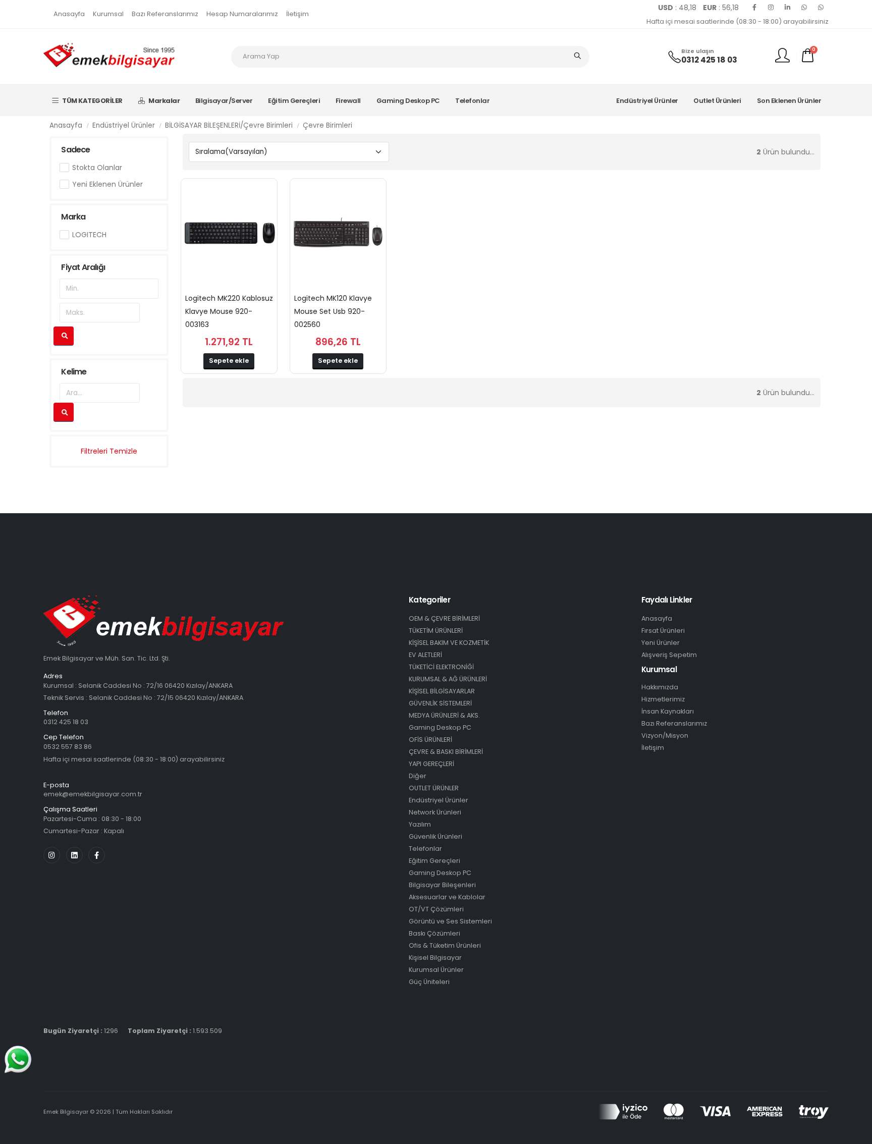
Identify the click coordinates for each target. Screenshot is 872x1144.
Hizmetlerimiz (663, 699)
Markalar (164, 100)
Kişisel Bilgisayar (435, 957)
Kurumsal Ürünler (436, 969)
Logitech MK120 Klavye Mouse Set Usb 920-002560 (333, 311)
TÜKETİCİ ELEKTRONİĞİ (441, 667)
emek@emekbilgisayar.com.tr (92, 794)
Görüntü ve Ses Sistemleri (450, 921)
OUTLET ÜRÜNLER (434, 788)
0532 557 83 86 (67, 746)
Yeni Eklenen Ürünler (107, 184)
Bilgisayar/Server (224, 100)
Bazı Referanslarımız (165, 14)
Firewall (348, 100)
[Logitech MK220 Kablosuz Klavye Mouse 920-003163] (229, 234)
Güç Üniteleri (429, 981)
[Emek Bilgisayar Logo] (109, 56)
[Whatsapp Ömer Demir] (804, 8)
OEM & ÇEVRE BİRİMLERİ (444, 618)
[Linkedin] (788, 8)
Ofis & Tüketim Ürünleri (445, 945)
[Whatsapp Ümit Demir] (821, 8)
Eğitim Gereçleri (294, 100)
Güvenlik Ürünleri (435, 836)
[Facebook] (754, 8)
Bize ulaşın (697, 51)
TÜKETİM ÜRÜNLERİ (436, 630)
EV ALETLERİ (425, 654)
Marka (73, 217)
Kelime (73, 371)
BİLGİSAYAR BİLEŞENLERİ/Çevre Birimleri (229, 125)
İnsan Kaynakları (667, 711)
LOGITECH (89, 235)
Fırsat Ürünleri (663, 630)
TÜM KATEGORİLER (92, 100)
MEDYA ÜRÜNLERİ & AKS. (444, 715)
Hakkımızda (659, 687)
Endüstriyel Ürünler (647, 100)
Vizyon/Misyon (664, 735)
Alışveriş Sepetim (669, 654)
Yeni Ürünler (660, 642)
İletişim (297, 14)
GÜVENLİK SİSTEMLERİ (440, 703)
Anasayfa (69, 14)
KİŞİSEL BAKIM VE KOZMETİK (449, 642)
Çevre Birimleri (327, 125)
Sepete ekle (229, 360)
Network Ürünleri (435, 812)
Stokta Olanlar (97, 167)
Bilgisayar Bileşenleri (442, 885)
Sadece (75, 149)
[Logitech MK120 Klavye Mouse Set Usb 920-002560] (338, 234)
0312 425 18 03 (709, 60)
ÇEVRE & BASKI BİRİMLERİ (446, 751)
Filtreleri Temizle (109, 451)
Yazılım (420, 824)
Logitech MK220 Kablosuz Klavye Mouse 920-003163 (229, 311)
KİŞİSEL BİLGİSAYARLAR (442, 691)
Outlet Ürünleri (717, 100)
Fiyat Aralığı (83, 267)
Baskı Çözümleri (434, 933)
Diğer (417, 776)
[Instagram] (771, 8)
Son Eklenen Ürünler (789, 100)
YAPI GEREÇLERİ (431, 763)
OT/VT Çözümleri (436, 909)
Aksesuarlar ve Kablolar (447, 897)
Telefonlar (472, 100)
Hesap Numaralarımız (242, 14)
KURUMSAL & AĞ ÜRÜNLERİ (448, 679)
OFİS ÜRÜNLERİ (430, 739)
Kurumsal (108, 14)
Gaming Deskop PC (408, 100)
